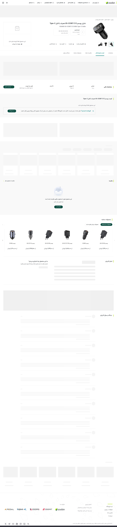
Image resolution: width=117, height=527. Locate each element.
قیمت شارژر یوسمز (99, 19)
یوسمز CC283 (85, 243)
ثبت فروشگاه (109, 506)
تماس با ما (109, 513)
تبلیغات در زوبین (108, 509)
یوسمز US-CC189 (49, 243)
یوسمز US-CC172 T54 (67, 243)
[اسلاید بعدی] (3, 240)
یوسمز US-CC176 (31, 243)
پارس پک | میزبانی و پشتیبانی (84, 507)
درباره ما (110, 516)
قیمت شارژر (107, 19)
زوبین (112, 19)
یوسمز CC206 (12, 243)
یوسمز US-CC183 (104, 243)
